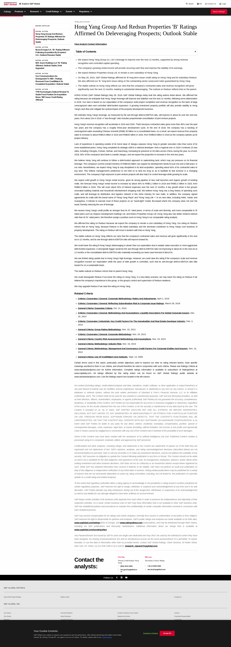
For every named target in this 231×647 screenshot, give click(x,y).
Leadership (178, 620)
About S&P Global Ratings (12, 597)
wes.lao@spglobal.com (156, 569)
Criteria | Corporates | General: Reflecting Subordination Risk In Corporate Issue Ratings (121, 303)
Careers (177, 613)
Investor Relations (66, 613)
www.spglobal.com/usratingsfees (90, 530)
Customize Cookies (150, 633)
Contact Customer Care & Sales (127, 613)
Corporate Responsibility (182, 616)
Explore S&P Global (31, 4)
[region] (115, 633)
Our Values (7, 613)
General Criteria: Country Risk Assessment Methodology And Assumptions (114, 339)
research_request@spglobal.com (141, 546)
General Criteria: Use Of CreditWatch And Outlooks (103, 357)
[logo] (10, 3)
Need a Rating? (219, 12)
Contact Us (212, 4)
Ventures (7, 620)
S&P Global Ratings (14, 588)
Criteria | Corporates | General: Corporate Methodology (104, 334)
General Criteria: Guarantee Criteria (95, 308)
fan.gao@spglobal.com (129, 570)
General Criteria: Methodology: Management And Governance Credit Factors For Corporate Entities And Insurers (133, 348)
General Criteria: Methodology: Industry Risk (99, 344)
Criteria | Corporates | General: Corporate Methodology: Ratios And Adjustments (117, 298)
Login (224, 4)
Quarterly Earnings (67, 620)
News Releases (66, 616)
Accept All (167, 633)
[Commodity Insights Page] (117, 577)
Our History (7, 616)
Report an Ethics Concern (125, 620)
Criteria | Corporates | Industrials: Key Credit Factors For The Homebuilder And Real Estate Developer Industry (131, 321)
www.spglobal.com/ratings (87, 523)
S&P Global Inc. (12, 604)
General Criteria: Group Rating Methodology (99, 329)
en (200, 4)
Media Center (65, 597)
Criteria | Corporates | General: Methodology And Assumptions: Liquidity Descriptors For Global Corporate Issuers (133, 313)
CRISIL (119, 597)
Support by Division (123, 616)
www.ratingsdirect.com (131, 523)
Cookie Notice (107, 637)
